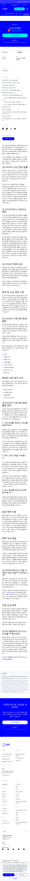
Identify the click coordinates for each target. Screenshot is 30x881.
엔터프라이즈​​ (5, 813)
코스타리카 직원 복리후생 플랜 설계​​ (12, 95)
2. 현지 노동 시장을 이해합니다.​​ (12, 102)
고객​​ (17, 789)
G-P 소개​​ (18, 784)
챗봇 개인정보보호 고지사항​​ (18, 863)
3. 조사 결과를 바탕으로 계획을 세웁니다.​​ (15, 104)
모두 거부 (21, 874)
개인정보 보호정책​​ (6, 863)
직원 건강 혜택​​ (6, 116)
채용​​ (17, 786)
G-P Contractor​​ (19, 758)
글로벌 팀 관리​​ (5, 759)
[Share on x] (11, 129)
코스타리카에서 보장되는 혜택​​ (11, 82)
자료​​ (17, 815)
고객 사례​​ (4, 820)
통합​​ (3, 768)
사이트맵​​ (18, 799)
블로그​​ (17, 812)
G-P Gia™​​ (18, 760)
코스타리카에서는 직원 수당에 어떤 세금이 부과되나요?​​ (14, 112)
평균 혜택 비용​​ (6, 107)
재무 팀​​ (4, 796)
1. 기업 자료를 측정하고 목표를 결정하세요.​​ (15, 98)
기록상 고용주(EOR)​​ (7, 754)
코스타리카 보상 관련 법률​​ (10, 80)
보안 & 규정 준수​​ (6, 775)
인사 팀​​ (4, 791)
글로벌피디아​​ (5, 784)
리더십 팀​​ (4, 801)
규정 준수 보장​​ (5, 756)
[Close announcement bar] (29, 1)
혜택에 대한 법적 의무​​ (8, 92)
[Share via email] (15, 129)
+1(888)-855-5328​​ (6, 837)
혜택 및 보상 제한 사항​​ (8, 87)
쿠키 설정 (15, 878)
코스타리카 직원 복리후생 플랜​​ (11, 90)
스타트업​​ (4, 808)
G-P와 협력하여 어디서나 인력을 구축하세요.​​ (14, 119)
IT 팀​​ (3, 798)
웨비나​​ (17, 817)
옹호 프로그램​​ (5, 823)
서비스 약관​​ (15, 860)
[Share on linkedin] (3, 129)
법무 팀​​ (4, 794)
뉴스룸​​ (17, 794)
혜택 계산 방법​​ (6, 109)
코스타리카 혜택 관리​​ (8, 85)
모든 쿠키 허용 (8, 874)
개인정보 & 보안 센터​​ (7, 860)
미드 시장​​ (4, 811)
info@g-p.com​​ (5, 838)
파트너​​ (17, 796)
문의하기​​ (4, 844)
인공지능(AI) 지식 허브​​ (21, 810)
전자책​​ (17, 820)
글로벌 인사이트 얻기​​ (7, 761)
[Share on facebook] (7, 129)
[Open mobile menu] (27, 9)
